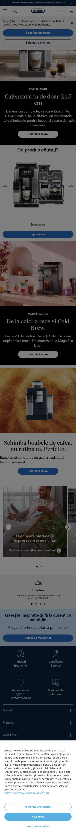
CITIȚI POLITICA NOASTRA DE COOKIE (26, 793)
